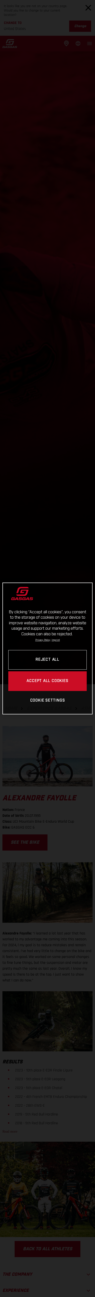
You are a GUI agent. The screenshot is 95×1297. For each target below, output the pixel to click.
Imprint (56, 640)
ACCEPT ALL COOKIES (47, 681)
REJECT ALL (47, 660)
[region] (47, 648)
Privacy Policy (42, 640)
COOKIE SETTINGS (47, 700)
